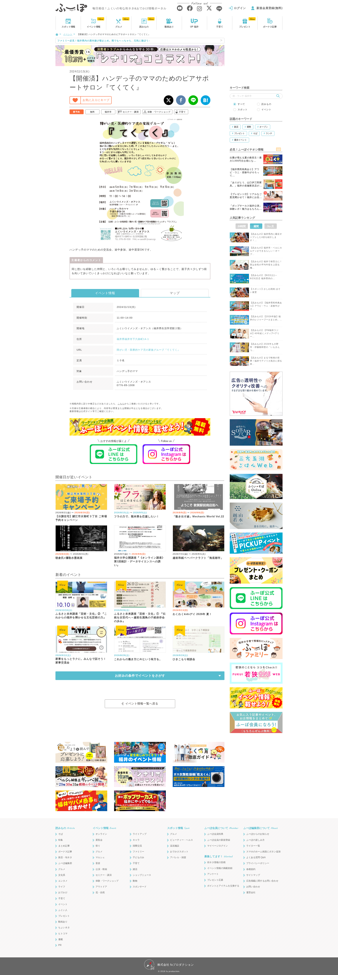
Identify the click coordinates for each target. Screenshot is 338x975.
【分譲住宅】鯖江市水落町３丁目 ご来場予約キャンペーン (81, 518)
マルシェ (100, 857)
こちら (121, 403)
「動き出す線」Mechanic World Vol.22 (198, 516)
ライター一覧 (253, 845)
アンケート (213, 874)
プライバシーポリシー (257, 863)
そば (60, 834)
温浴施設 (174, 845)
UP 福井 (194, 26)
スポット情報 (178, 827)
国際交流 (137, 845)
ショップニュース (142, 875)
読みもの (144, 26)
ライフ (61, 886)
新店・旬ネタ (65, 857)
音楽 (98, 863)
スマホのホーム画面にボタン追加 (263, 851)
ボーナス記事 (270, 26)
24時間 (242, 226)
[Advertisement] (256, 60)
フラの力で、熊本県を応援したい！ (136, 516)
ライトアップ (139, 834)
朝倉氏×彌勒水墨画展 (69, 557)
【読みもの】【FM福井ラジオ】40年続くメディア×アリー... (264, 333)
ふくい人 (62, 910)
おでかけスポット (179, 851)
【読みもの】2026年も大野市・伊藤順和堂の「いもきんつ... (265, 347)
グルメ (118, 26)
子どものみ (138, 857)
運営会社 (250, 892)
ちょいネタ (64, 927)
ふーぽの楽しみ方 (255, 840)
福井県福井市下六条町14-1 (133, 339)
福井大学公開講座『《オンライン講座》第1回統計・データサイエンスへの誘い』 (139, 561)
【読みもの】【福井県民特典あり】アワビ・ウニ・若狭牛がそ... (266, 306)
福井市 (108, 112)
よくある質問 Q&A (256, 857)
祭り (98, 845)
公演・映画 (101, 869)
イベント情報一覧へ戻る (141, 703)
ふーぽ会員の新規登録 (218, 840)
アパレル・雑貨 (178, 857)
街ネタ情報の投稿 (216, 862)
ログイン (240, 8)
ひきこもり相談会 (184, 659)
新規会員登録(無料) (269, 8)
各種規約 (250, 869)
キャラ (136, 840)
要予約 (76, 112)
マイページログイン (217, 845)
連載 (60, 939)
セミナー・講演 (131, 112)
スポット (68, 26)
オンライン (101, 834)
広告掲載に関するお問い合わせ (262, 880)
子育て (219, 26)
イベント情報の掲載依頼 (219, 868)
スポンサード (139, 886)
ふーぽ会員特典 (215, 834)
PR (59, 945)
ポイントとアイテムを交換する (223, 885)
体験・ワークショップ (159, 112)
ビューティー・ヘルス (181, 840)
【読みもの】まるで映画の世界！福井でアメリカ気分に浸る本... (266, 360)
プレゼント (245, 26)
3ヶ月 (270, 226)
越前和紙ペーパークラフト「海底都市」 (198, 557)
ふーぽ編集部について (260, 827)
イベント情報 (105, 293)
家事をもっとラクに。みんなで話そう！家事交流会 (80, 660)
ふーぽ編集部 (65, 863)
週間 (256, 226)
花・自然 (100, 892)
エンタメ (62, 880)
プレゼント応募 (215, 880)
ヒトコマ (62, 933)
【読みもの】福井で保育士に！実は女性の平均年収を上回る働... (266, 264)
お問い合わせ (253, 886)
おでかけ (62, 892)
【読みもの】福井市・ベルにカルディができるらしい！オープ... (266, 251)
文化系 (61, 875)
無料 (92, 112)
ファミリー (138, 851)
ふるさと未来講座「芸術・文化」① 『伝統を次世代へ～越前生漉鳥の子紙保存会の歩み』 (140, 617)
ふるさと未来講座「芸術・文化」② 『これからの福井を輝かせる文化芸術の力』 (81, 615)
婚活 (135, 869)
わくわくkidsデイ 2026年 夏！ (192, 614)
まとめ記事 (64, 845)
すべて (241, 104)
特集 (60, 840)
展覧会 (99, 840)
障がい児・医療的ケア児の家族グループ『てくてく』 (148, 349)
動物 (135, 880)
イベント (93, 26)
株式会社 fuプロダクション (175, 964)
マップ (175, 293)
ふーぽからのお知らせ (257, 834)
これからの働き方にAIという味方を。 (138, 659)
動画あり (169, 26)
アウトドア (101, 886)
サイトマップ (253, 875)
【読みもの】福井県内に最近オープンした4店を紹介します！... (266, 237)
